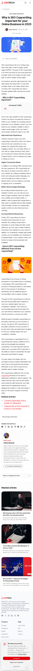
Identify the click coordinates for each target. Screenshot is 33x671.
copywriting (5, 375)
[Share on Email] (21, 427)
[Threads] (15, 615)
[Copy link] (24, 427)
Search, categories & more (11, 475)
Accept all (16, 658)
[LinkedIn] (12, 615)
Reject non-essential (16, 662)
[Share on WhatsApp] (12, 427)
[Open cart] (25, 2)
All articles (6, 9)
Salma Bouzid (9, 443)
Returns (20, 631)
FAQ (19, 628)
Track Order (21, 625)
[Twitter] (5, 615)
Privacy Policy (22, 654)
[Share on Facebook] (2, 427)
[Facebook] (2, 615)
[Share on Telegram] (15, 427)
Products (4, 625)
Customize (16, 666)
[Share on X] (5, 427)
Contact (20, 634)
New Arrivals (5, 637)
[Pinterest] (18, 615)
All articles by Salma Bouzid (14, 466)
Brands (3, 631)
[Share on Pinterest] (18, 427)
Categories (4, 628)
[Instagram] (9, 615)
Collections (4, 634)
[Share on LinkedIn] (9, 427)
